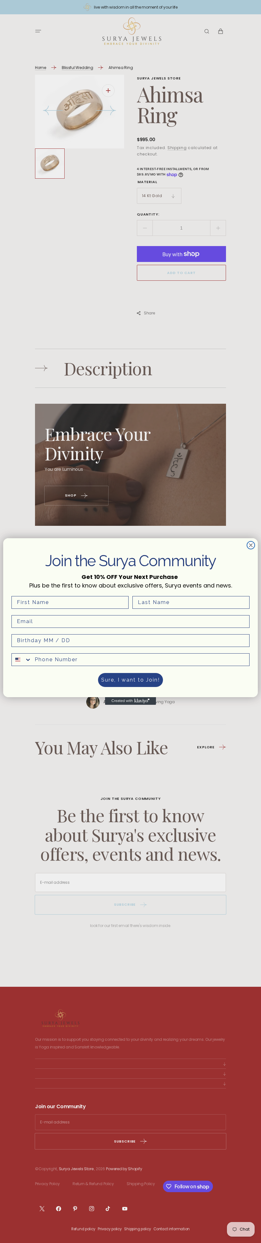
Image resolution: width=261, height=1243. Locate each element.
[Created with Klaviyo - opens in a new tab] (130, 701)
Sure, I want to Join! (130, 680)
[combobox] (22, 660)
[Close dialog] (251, 545)
